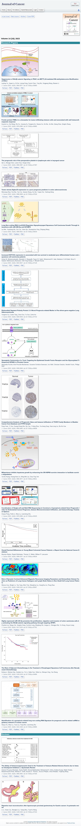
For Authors (16, 10)
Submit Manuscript (26, 10)
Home (3, 10)
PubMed (16, 88)
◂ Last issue (5, 16)
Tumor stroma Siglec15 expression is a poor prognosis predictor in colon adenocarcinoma (34, 190)
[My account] (79, 10)
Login (35, 10)
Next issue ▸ (15, 16)
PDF (10, 88)
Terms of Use (71, 823)
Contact (41, 10)
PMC (22, 88)
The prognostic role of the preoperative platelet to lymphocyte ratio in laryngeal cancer (33, 160)
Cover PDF (30, 16)
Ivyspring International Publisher (37, 821)
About (9, 10)
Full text (4, 88)
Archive (23, 16)
